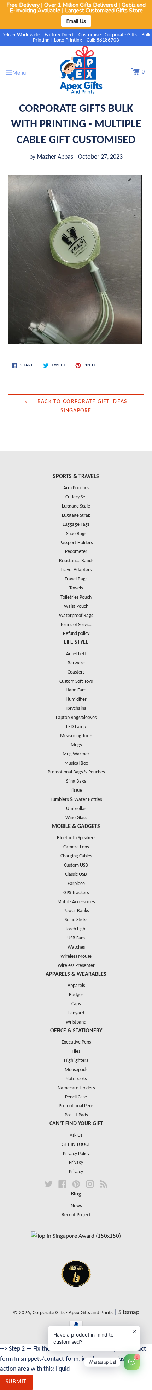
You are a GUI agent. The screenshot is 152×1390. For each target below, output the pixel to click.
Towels (76, 588)
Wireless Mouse (76, 956)
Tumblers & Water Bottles (76, 799)
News (76, 1206)
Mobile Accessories (76, 902)
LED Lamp (76, 726)
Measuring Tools (76, 736)
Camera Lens (76, 847)
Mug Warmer (76, 754)
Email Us (76, 21)
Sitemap (128, 1312)
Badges (76, 994)
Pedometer (76, 551)
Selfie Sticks (76, 920)
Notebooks (76, 1079)
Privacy (76, 1162)
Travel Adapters (76, 570)
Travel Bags (76, 579)
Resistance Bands (76, 560)
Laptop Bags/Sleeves (76, 717)
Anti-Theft (76, 654)
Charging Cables (76, 856)
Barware (76, 663)
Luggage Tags (76, 524)
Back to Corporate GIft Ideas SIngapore (81, 406)
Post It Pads (76, 1115)
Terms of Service (76, 624)
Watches (76, 947)
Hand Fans (76, 690)
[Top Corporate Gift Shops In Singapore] (76, 1236)
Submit (16, 1382)
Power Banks (76, 910)
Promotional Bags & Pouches (76, 772)
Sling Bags (76, 781)
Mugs (76, 745)
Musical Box (76, 763)
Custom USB (76, 865)
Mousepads (76, 1069)
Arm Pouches (76, 488)
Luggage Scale (76, 506)
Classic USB (76, 874)
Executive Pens (76, 1042)
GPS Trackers (76, 892)
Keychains (76, 708)
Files (76, 1051)
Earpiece (76, 883)
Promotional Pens (76, 1106)
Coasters (76, 672)
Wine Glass (76, 818)
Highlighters (76, 1060)
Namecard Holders (76, 1088)
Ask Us (76, 1135)
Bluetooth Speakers (76, 838)
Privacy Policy (76, 1153)
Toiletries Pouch (76, 597)
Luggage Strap (76, 515)
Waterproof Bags (76, 615)
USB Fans (76, 938)
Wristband (76, 1022)
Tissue (76, 790)
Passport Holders (76, 543)
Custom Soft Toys (76, 681)
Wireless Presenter (76, 965)
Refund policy (76, 633)
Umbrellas (76, 808)
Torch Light (76, 929)
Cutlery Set (76, 497)
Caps (76, 1004)
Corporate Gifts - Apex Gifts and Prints (73, 1312)
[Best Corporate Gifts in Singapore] (76, 1296)
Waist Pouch (76, 606)
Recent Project (76, 1215)
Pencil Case (76, 1097)
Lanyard (76, 1013)
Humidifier (76, 699)
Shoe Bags (76, 533)
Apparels (76, 985)
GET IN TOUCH (76, 1144)
